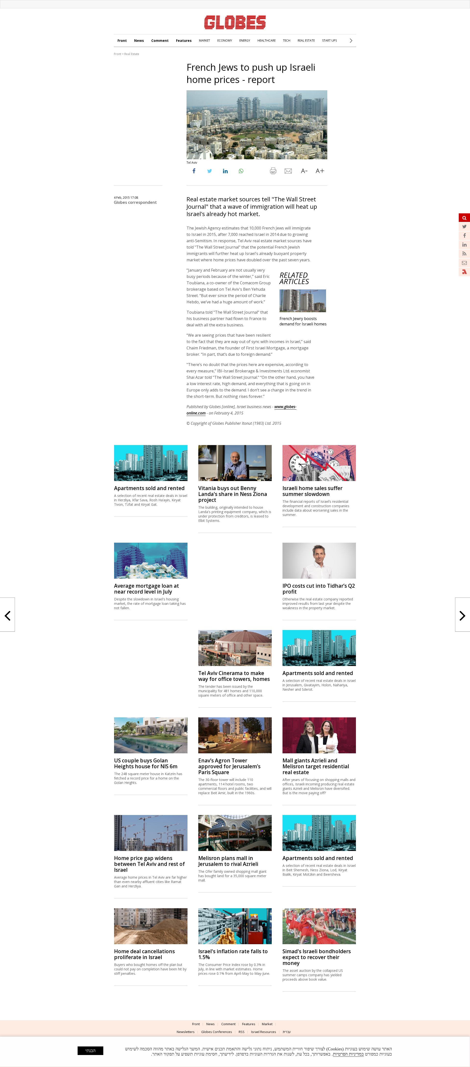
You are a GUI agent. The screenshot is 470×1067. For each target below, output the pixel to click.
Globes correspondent (135, 202)
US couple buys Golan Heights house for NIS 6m (145, 763)
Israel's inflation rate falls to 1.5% (233, 954)
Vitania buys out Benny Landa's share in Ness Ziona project (232, 494)
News (139, 40)
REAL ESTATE (306, 40)
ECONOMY (224, 40)
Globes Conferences (216, 1032)
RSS (242, 1032)
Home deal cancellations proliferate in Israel (144, 954)
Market (267, 1024)
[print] (273, 172)
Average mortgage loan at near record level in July (146, 588)
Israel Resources (263, 1032)
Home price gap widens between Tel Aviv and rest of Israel (149, 864)
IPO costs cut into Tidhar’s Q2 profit (318, 588)
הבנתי (90, 1050)
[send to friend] (288, 172)
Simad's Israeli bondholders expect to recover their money (316, 957)
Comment (160, 40)
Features (184, 40)
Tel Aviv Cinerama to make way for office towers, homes (234, 676)
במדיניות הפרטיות (348, 1054)
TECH (286, 40)
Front (122, 40)
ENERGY (244, 40)
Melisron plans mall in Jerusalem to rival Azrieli (228, 861)
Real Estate (131, 54)
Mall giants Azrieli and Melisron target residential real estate (315, 766)
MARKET (204, 40)
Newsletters (186, 1032)
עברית (287, 1032)
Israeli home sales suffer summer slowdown (312, 491)
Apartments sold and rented (149, 488)
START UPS (329, 40)
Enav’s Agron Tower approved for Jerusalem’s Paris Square (229, 766)
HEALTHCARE (267, 40)
